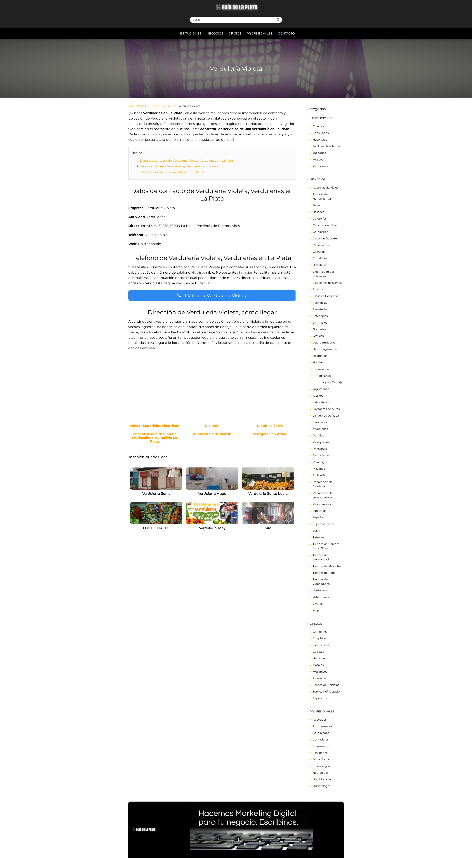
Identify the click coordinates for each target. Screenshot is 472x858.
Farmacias (320, 302)
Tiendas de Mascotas (327, 566)
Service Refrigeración (327, 691)
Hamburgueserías (325, 349)
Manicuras (320, 422)
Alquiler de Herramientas (322, 196)
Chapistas (319, 638)
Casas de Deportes (325, 238)
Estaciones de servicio (327, 282)
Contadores (321, 739)
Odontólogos (321, 786)
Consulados (321, 133)
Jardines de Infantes (327, 146)
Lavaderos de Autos (326, 409)
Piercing (318, 462)
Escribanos (320, 753)
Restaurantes (322, 504)
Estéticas (319, 289)
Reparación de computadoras (323, 495)
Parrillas (318, 435)
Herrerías (319, 658)
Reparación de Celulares (322, 484)
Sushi (316, 530)
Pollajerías (320, 475)
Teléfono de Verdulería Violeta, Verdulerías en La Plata (179, 166)
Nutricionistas (322, 779)
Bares (316, 205)
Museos (318, 159)
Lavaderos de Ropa (326, 415)
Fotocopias (320, 316)
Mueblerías (320, 429)
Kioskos (318, 395)
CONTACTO (286, 33)
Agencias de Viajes (325, 187)
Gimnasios (320, 322)
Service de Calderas (326, 685)
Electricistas (321, 645)
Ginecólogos (321, 759)
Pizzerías (319, 468)
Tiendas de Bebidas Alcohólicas (326, 546)
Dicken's (212, 426)
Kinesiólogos (321, 766)
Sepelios (318, 517)
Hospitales (320, 139)
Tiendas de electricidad (321, 557)
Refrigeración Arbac (270, 434)
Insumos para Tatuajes (328, 382)
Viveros (317, 603)
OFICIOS (235, 33)
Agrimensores (322, 726)
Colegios (318, 126)
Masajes (318, 665)
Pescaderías (321, 455)
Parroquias (320, 166)
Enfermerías (321, 746)
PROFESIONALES (259, 33)
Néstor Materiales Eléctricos (154, 426)
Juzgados (319, 153)
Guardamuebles (324, 342)
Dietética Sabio (270, 426)
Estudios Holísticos (325, 296)
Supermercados (323, 524)
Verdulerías (320, 590)
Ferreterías (320, 309)
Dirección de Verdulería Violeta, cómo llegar (172, 172)
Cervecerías (321, 245)
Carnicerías (320, 232)
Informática (321, 369)
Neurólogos (320, 772)
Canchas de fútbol (325, 225)
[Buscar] (278, 20)
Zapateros (320, 698)
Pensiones (320, 448)
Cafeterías (320, 218)
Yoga (316, 610)
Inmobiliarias (322, 375)
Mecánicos (320, 671)
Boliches (318, 212)
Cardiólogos (321, 733)
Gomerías (319, 329)
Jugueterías (321, 389)
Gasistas (318, 651)
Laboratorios (321, 402)
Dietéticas (319, 265)
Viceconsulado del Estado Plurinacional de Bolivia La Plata (154, 437)
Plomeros (319, 678)
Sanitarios (319, 510)
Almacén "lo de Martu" (212, 434)
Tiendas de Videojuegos (321, 582)
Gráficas (318, 336)
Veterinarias (321, 597)
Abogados (320, 719)
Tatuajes (318, 537)
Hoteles (318, 362)
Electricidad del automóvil (323, 274)
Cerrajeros (320, 631)
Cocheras (319, 251)
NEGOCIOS (215, 33)
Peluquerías (321, 442)
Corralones (320, 258)
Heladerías (320, 356)
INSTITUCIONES (189, 33)
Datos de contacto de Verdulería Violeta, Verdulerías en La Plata (186, 160)
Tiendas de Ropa (324, 572)
